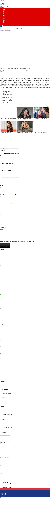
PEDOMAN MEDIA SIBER (4, 494)
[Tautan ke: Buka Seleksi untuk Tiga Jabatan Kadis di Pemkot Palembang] (7, 413)
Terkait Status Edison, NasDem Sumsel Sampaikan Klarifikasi (5, 464)
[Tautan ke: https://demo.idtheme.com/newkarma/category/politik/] (5, 434)
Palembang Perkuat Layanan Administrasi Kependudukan (5, 293)
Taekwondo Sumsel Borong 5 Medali (5, 482)
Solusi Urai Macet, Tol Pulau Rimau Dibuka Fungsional (6, 170)
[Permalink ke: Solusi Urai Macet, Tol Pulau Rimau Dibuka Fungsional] (7, 169)
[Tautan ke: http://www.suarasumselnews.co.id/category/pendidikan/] (4, 324)
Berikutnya (2, 226)
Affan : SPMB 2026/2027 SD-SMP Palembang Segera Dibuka (5, 359)
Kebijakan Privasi (3, 495)
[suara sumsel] (2, 4)
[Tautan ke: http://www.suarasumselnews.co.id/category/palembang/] (4, 249)
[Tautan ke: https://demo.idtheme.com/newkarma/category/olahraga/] (6, 473)
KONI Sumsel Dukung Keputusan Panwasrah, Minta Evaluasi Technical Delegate (8, 486)
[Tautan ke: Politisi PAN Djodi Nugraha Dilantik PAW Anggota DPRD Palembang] (5, 441)
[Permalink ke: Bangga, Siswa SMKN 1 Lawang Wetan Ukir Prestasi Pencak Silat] (7, 183)
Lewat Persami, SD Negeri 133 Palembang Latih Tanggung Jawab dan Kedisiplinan (7, 352)
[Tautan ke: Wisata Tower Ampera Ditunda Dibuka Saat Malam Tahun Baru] (3, 422)
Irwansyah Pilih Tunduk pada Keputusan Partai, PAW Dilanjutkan (5, 449)
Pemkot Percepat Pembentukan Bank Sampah (5, 389)
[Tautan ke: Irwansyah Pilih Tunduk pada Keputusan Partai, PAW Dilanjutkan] (5, 448)
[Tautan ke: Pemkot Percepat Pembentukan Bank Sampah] (7, 388)
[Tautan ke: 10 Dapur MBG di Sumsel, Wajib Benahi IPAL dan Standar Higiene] (13, 307)
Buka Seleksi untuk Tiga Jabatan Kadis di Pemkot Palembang (7, 414)
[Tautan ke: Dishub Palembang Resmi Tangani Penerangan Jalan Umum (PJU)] (3, 431)
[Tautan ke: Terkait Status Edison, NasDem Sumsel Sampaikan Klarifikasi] (5, 463)
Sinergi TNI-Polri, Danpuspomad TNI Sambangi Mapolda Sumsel (9, 148)
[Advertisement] (20, 61)
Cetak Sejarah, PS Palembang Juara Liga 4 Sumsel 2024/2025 (7, 487)
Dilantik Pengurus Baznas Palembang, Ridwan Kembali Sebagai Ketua (6, 322)
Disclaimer (2, 496)
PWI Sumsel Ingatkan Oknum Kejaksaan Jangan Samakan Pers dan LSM (8, 163)
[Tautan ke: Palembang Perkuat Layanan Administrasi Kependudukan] (3, 396)
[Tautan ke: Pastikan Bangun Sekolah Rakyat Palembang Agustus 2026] (5, 331)
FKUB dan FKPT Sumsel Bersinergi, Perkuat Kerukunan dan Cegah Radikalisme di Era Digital (9, 418)
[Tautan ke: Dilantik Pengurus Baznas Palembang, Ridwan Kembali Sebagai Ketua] (3, 404)
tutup (1, 26)
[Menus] (0, 1)
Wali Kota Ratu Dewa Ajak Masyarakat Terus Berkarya (5, 279)
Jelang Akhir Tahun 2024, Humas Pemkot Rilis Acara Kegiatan (7, 427)
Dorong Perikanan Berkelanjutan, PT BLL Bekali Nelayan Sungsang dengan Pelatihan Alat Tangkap (10, 153)
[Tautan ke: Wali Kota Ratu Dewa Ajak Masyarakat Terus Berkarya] (13, 278)
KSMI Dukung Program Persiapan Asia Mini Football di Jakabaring (7, 483)
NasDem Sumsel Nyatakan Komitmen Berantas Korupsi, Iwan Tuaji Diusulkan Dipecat (7, 471)
